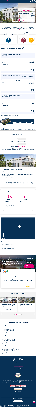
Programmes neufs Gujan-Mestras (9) (9, 350)
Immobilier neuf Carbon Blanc (8, 25)
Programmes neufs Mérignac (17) (8, 326)
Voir (4, 332)
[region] (18, 228)
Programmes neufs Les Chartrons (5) (9, 340)
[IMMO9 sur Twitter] (17, 371)
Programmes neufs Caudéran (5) (8, 339)
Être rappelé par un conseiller (25, 20)
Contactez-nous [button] (18, 401)
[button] (32, 1)
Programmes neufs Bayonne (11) (8, 348)
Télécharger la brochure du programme (22, 122)
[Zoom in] (3, 234)
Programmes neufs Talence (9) (8, 330)
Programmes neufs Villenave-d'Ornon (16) (10, 328)
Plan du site (18, 396)
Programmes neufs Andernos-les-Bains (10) (10, 349)
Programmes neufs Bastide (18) (8, 336)
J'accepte (33, 405)
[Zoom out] (3, 235)
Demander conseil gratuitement (29, 266)
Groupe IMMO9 (18, 391)
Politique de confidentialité (18, 393)
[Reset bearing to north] (3, 236)
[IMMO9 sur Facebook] (15, 371)
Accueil (2, 25)
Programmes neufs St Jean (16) (8, 338)
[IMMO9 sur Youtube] (19, 371)
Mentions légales (18, 394)
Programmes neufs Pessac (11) (8, 329)
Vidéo (22, 21)
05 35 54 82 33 (26, 10)
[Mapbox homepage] (3, 238)
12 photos (15, 21)
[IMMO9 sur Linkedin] (21, 371)
